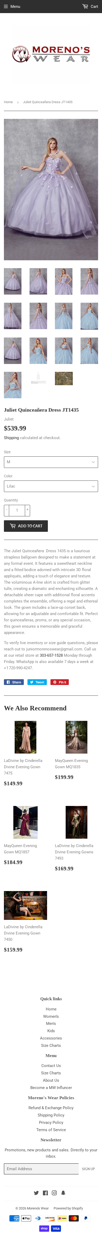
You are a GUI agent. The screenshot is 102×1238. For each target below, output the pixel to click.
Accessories (51, 1038)
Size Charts (51, 1045)
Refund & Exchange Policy (51, 1108)
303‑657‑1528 (51, 655)
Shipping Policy (51, 1115)
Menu (15, 6)
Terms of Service (51, 1130)
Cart (94, 6)
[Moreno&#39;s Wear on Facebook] (45, 1193)
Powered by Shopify (68, 1208)
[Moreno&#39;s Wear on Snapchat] (63, 1193)
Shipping (11, 437)
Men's (51, 1023)
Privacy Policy (51, 1122)
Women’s (51, 1016)
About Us (51, 1080)
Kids (51, 1031)
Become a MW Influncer (51, 1087)
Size (7, 452)
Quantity (11, 500)
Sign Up (88, 1169)
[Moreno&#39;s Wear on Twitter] (36, 1193)
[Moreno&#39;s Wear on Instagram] (54, 1193)
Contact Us (51, 1065)
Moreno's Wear (38, 1208)
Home (8, 102)
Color (8, 476)
